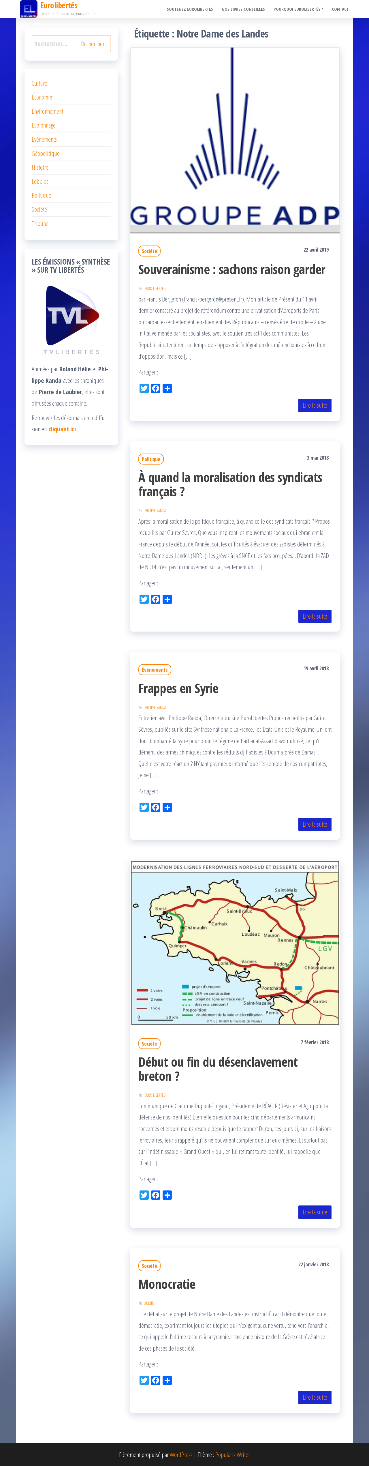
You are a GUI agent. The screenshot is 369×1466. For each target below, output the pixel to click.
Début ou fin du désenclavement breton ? (218, 1069)
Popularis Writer (232, 1454)
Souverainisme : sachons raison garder (231, 269)
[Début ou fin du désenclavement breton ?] (235, 942)
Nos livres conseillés (243, 9)
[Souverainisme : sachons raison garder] (235, 139)
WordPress (181, 1454)
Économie (42, 97)
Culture (39, 83)
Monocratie (166, 1284)
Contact (340, 9)
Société (149, 251)
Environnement (47, 111)
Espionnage (44, 125)
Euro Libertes (154, 288)
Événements (155, 669)
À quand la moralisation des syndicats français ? (230, 484)
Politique (151, 459)
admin (149, 1303)
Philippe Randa (155, 510)
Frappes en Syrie (178, 688)
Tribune (40, 223)
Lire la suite (315, 405)
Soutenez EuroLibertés (190, 9)
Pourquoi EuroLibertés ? (298, 9)
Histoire (40, 167)
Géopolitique (46, 153)
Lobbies (40, 181)
